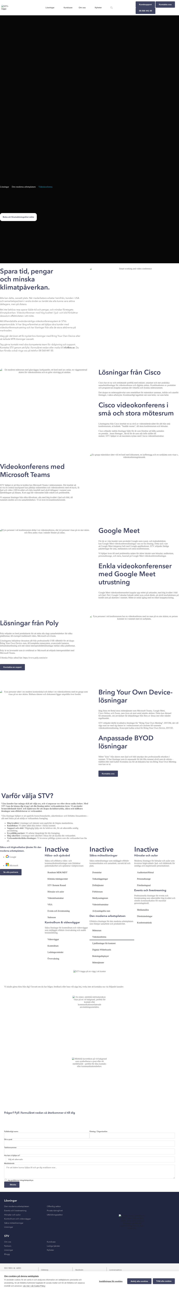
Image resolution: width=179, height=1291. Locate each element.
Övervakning (53, 958)
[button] (111, 8)
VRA (50, 904)
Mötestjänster (98, 962)
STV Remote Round (57, 885)
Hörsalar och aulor (56, 892)
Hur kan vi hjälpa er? (12, 1155)
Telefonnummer (10, 1148)
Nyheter (98, 7)
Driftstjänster (98, 885)
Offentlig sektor (54, 1206)
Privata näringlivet (55, 1210)
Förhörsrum (97, 892)
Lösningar (50, 7)
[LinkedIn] (159, 1268)
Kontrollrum (53, 946)
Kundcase (68, 7)
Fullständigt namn (11, 1131)
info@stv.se (69, 348)
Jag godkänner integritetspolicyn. (21, 1180)
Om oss (82, 7)
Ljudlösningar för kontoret (104, 943)
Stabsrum (52, 917)
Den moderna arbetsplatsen (24, 187)
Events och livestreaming (59, 911)
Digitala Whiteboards (101, 950)
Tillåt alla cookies (163, 1281)
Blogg (7, 1254)
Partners (7, 1246)
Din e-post (8, 1139)
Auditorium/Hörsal (145, 872)
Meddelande (9, 1163)
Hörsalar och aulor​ (12, 1215)
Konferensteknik (144, 922)
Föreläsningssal (144, 885)
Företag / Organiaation (98, 1131)
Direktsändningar (144, 916)
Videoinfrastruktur (56, 898)
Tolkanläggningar (100, 879)
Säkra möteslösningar (13, 1223)
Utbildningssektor (55, 1215)
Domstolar (97, 872)
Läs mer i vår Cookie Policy (34, 1286)
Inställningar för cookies (111, 1281)
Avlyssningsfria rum (101, 911)
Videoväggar (53, 939)
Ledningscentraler (55, 952)
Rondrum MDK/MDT (57, 872)
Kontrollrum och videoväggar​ (17, 1219)
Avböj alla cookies (139, 1281)
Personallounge (144, 879)
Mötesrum (96, 930)
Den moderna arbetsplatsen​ (16, 1206)
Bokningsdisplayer (100, 956)
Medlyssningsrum (100, 898)
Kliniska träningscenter (58, 879)
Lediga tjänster (53, 1246)
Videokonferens (45, 187)
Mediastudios (143, 910)
